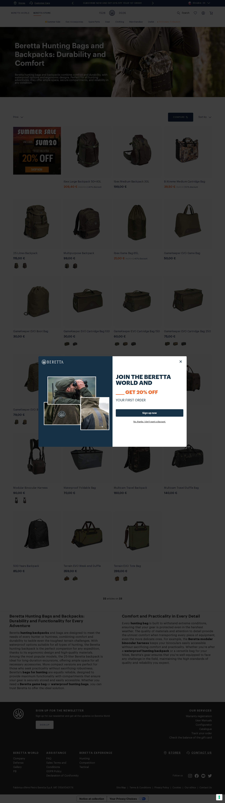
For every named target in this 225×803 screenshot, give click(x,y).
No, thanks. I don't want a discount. (149, 422)
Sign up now (149, 412)
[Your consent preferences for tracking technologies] (219, 797)
